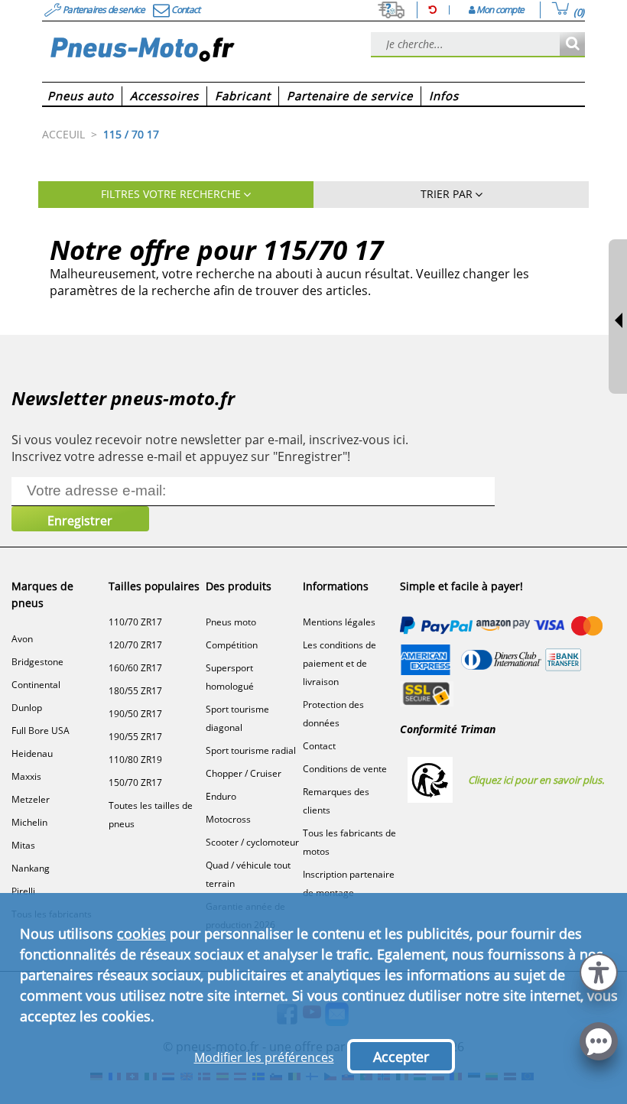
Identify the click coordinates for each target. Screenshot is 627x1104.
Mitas (23, 845)
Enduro (221, 796)
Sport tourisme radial (251, 750)
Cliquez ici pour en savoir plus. (536, 780)
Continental (35, 684)
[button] (599, 970)
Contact (319, 745)
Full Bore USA (40, 730)
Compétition (232, 644)
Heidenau (32, 753)
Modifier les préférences (264, 1057)
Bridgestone (37, 661)
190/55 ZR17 (135, 736)
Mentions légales (339, 621)
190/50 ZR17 (135, 713)
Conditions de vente (345, 768)
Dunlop (26, 707)
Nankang (30, 868)
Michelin (29, 822)
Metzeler (30, 799)
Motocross (228, 819)
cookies (141, 933)
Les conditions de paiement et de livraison (339, 663)
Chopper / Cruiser (243, 773)
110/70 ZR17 (135, 621)
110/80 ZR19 (135, 759)
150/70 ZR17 (135, 782)
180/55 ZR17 (135, 690)
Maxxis (26, 776)
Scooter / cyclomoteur (252, 842)
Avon (22, 638)
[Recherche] (572, 44)
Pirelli (23, 891)
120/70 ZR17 (135, 644)
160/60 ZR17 (135, 667)
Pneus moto (231, 621)
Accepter (401, 1056)
